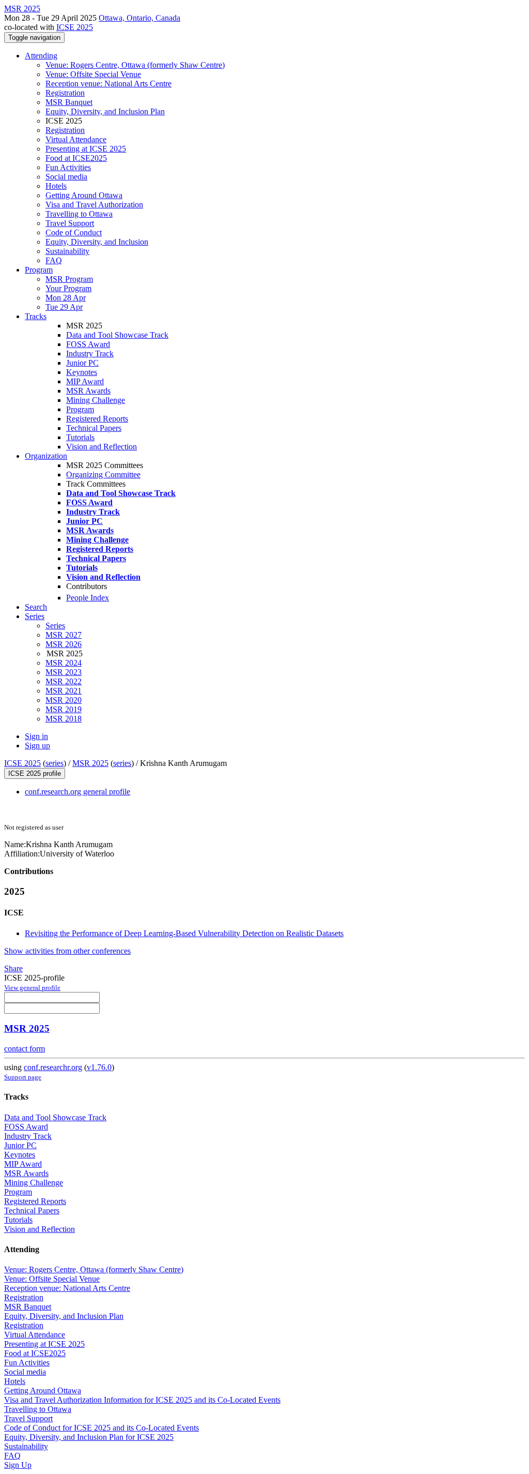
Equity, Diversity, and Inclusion (96, 241)
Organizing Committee (103, 474)
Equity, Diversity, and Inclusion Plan (105, 111)
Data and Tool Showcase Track (117, 334)
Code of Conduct (73, 232)
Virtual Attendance (75, 139)
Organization (46, 456)
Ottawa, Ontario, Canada (139, 17)
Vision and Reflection (101, 446)
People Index (87, 597)
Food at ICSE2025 (76, 158)
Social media (66, 176)
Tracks (35, 316)
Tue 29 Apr (64, 307)
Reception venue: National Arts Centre (108, 83)
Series (55, 625)
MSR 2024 (63, 662)
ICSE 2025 (74, 27)
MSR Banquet (68, 102)
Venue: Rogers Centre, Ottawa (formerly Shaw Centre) (135, 65)
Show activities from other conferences (67, 950)
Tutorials (80, 437)
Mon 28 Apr (65, 297)
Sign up (37, 745)
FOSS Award (88, 344)
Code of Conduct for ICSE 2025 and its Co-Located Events (101, 1427)
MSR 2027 (63, 634)
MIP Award (85, 381)
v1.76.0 (99, 1067)
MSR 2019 (63, 709)
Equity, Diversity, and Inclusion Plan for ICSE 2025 (89, 1437)
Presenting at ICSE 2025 (85, 148)
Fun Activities (68, 167)
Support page (22, 1077)
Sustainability (67, 251)
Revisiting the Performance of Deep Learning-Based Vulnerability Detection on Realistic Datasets (184, 933)
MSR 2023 (63, 672)
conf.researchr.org (53, 1067)
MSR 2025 (90, 763)
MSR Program (69, 279)
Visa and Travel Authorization (94, 204)
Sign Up (18, 1465)
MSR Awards (88, 390)
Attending (41, 55)
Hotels (56, 186)
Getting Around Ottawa (83, 195)
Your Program (68, 288)
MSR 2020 (63, 700)
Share (13, 968)
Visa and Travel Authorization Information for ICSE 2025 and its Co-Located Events (142, 1399)
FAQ (53, 260)
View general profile (32, 987)
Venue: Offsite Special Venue (93, 74)
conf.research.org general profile (77, 791)
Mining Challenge (95, 400)
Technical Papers (93, 428)
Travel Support (69, 223)
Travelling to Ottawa (79, 213)
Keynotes (81, 372)
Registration (65, 92)
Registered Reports (97, 418)
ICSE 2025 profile (34, 773)
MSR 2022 (63, 681)
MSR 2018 (63, 718)
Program (39, 269)
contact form (24, 1048)
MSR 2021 (63, 690)
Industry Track (90, 353)
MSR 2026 (63, 644)
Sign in (36, 736)
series (54, 763)
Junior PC (82, 362)
